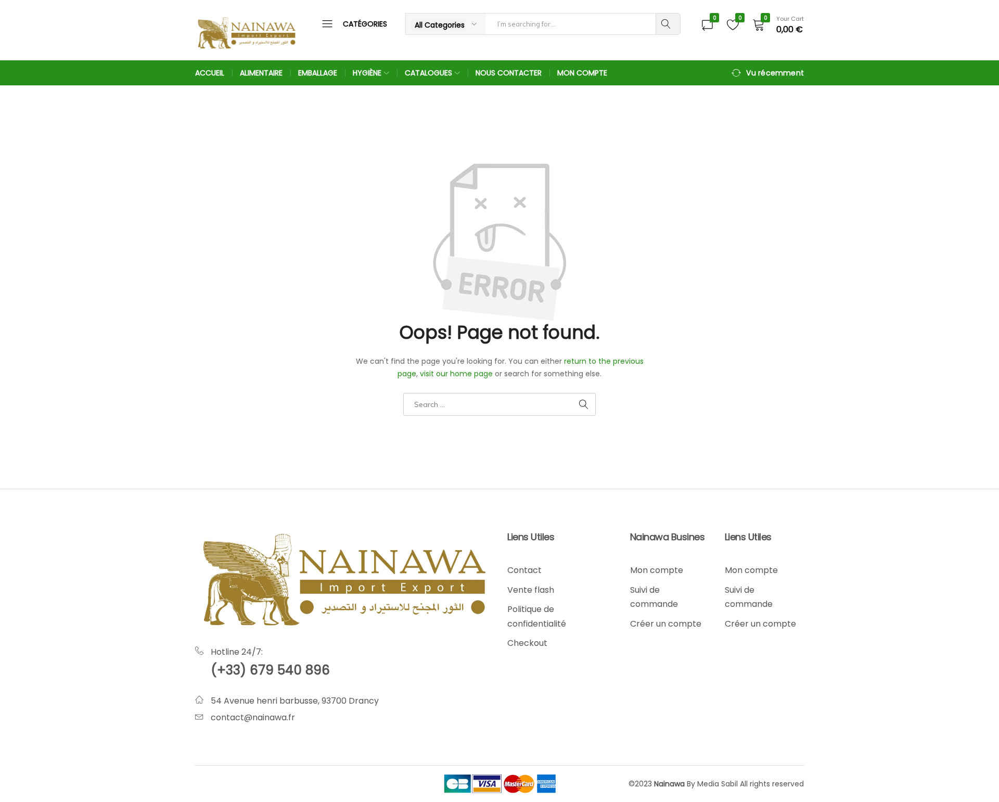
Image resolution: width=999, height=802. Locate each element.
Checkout (527, 643)
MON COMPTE (582, 73)
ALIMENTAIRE (261, 73)
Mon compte (656, 570)
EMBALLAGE (317, 73)
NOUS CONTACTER (509, 73)
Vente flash (530, 590)
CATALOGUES (428, 73)
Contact (524, 570)
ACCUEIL (209, 73)
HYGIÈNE (367, 73)
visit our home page (456, 373)
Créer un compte (665, 624)
